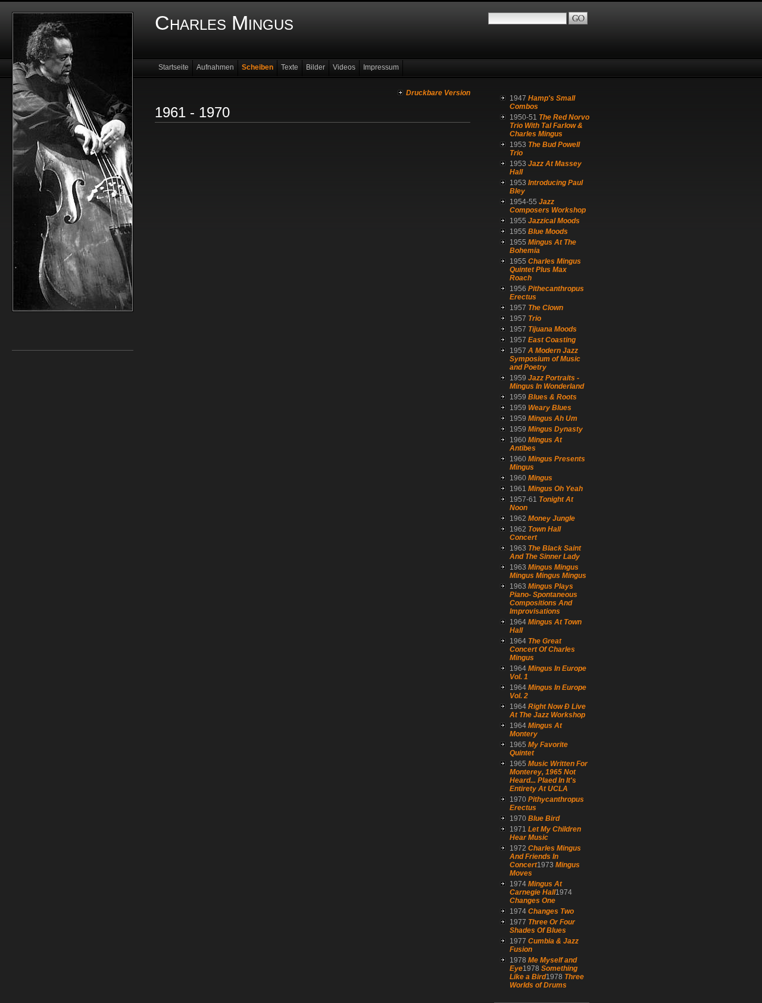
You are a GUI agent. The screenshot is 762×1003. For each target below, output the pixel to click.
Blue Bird (544, 818)
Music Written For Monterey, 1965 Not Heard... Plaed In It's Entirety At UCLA (549, 776)
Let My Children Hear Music (545, 833)
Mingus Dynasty (555, 429)
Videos (344, 67)
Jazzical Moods (554, 221)
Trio (534, 318)
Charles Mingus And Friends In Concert (545, 856)
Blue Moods (548, 231)
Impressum (381, 67)
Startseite (173, 67)
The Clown (545, 308)
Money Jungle (551, 518)
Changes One (532, 900)
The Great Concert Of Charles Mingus (542, 649)
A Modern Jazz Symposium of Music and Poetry (545, 358)
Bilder (315, 67)
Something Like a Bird (543, 972)
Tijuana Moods (552, 329)
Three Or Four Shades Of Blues (542, 926)
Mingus (540, 478)
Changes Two (551, 911)
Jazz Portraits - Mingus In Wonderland (547, 382)
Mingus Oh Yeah (555, 489)
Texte (289, 67)
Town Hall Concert (535, 533)
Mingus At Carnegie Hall (536, 888)
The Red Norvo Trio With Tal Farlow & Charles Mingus (549, 125)
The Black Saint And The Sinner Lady (545, 552)
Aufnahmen (215, 67)
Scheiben (257, 67)
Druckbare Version (438, 93)
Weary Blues (550, 408)
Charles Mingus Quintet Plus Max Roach (545, 269)
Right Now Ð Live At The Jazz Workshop (548, 710)
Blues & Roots (552, 397)
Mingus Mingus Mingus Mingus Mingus (548, 571)
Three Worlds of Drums (547, 981)
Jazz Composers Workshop (548, 206)
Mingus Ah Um (552, 418)
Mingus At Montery (536, 729)
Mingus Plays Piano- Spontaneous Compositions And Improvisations (543, 598)
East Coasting (552, 340)
